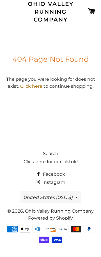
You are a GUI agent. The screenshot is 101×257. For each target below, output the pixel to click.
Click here (31, 86)
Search (50, 153)
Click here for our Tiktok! (51, 161)
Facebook (53, 174)
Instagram (53, 182)
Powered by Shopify (50, 218)
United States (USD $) (48, 197)
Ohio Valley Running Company (51, 12)
